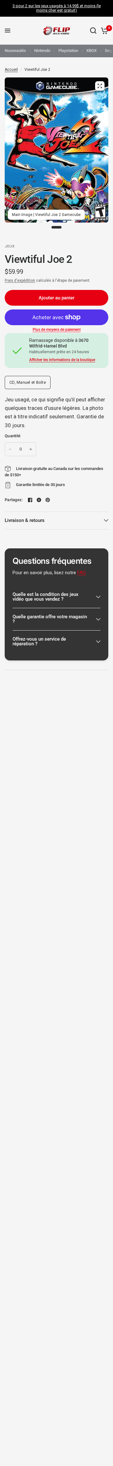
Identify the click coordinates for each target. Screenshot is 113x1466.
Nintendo (42, 50)
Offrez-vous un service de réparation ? (39, 641)
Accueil (11, 69)
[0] (103, 31)
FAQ (81, 572)
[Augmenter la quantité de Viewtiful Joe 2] (31, 449)
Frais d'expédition (20, 280)
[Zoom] (100, 86)
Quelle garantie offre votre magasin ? (50, 619)
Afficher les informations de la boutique (62, 360)
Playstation (68, 50)
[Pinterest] (47, 500)
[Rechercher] (93, 31)
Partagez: (14, 500)
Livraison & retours (25, 520)
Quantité (12, 435)
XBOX (91, 50)
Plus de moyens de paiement (57, 329)
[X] (39, 500)
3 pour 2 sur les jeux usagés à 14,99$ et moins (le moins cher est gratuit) (57, 8)
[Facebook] (30, 500)
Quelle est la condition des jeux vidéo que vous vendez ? (45, 596)
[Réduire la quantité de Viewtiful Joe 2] (10, 449)
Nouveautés (15, 50)
